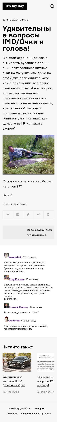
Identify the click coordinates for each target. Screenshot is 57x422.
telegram (40, 408)
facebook (11, 413)
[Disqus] (28, 291)
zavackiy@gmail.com (19, 408)
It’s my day (15, 6)
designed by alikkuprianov (36, 413)
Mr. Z (25, 19)
